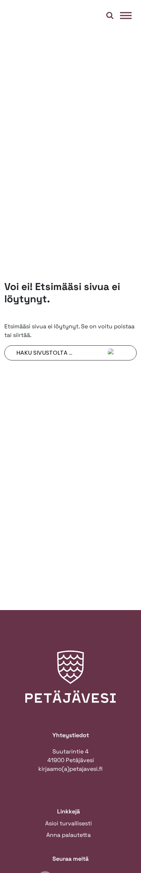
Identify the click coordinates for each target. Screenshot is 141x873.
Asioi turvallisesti (68, 823)
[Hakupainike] (110, 15)
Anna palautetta (68, 835)
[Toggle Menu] (126, 15)
